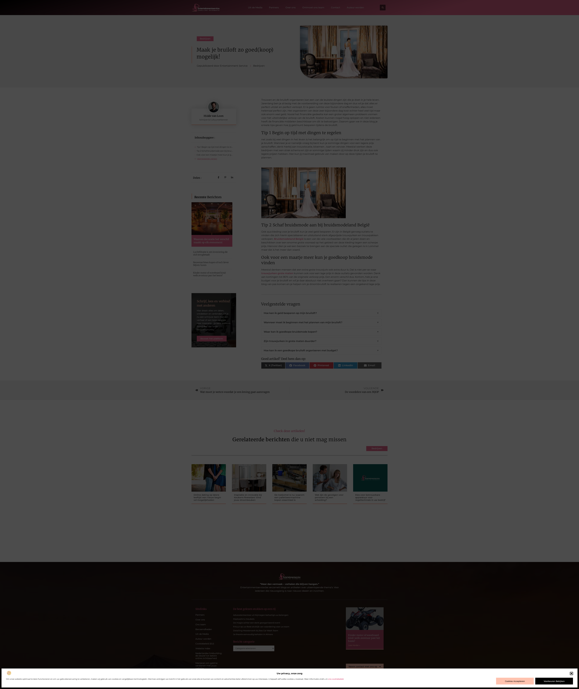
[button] (571, 673)
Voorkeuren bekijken (554, 681)
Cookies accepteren (515, 681)
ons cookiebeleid (335, 679)
